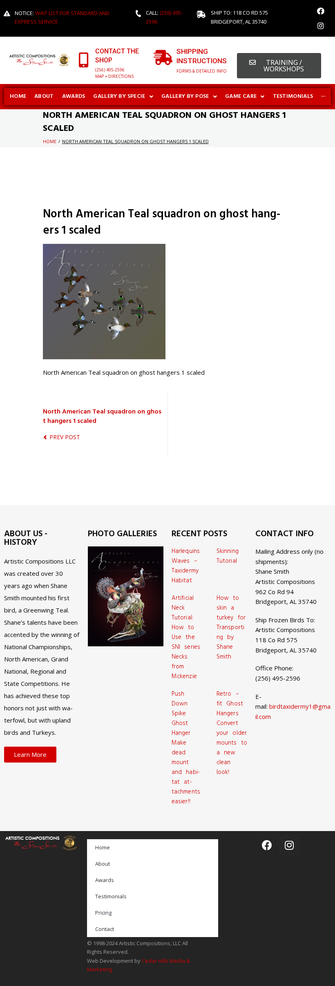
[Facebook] (320, 11)
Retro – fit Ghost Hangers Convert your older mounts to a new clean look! (232, 733)
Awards (104, 880)
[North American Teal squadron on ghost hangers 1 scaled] (104, 249)
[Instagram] (320, 25)
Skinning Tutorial (228, 556)
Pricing (103, 912)
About (102, 863)
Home (49, 141)
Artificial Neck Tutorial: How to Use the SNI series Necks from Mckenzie (186, 637)
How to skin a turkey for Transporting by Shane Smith (231, 627)
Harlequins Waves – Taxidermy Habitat (186, 566)
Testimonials (111, 896)
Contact (104, 929)
